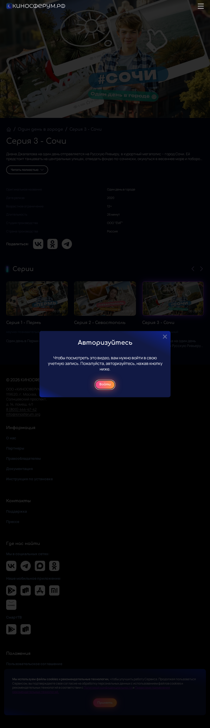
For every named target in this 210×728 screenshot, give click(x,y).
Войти (105, 384)
